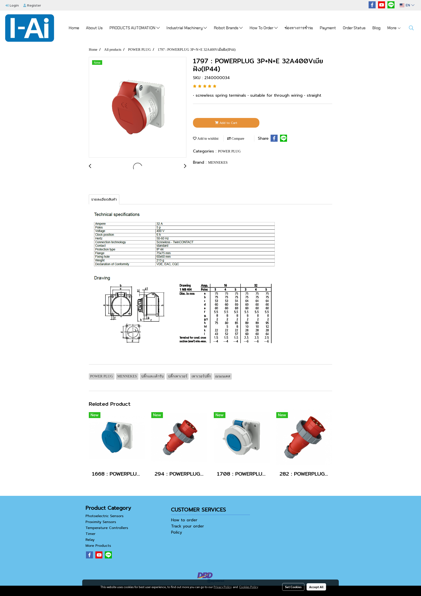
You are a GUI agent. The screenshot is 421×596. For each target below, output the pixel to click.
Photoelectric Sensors (104, 516)
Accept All (316, 587)
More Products (98, 545)
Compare (237, 138)
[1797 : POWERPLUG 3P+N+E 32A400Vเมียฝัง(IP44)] (137, 107)
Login (14, 5)
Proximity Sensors (101, 522)
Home (74, 28)
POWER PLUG (229, 151)
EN (407, 5)
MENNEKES (218, 162)
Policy (176, 532)
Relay (90, 539)
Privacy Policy (223, 587)
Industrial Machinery (184, 28)
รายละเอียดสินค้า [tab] (104, 199)
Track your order (187, 526)
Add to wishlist (207, 138)
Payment (328, 28)
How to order (184, 520)
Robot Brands (226, 28)
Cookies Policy (248, 587)
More (392, 28)
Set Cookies (293, 587)
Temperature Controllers (107, 528)
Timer (90, 533)
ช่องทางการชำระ (299, 28)
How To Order (262, 28)
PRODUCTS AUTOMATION (132, 28)
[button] (411, 28)
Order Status (354, 28)
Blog (376, 28)
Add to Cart (227, 123)
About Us (94, 28)
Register (33, 5)
